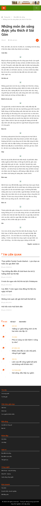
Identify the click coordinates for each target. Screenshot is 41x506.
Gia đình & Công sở (6, 425)
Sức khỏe (3, 439)
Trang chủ (7, 17)
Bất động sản (16, 348)
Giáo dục (14, 326)
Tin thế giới (4, 396)
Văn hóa (14, 359)
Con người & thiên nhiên (7, 414)
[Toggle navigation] (3, 8)
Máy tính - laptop (6, 474)
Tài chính (14, 337)
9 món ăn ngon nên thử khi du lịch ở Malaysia (19, 281)
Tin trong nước (16, 370)
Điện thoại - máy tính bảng (8, 470)
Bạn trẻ (3, 428)
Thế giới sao (4, 459)
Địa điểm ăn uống (19, 17)
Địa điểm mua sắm (6, 456)
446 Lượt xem (13, 40)
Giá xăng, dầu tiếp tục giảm (23, 373)
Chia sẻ (3, 40)
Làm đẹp (3, 442)
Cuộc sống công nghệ (7, 477)
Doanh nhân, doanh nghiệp (8, 491)
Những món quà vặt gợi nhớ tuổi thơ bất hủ (18, 299)
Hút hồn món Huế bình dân (12, 306)
